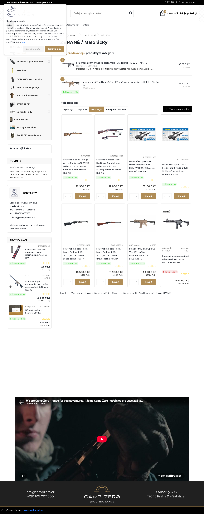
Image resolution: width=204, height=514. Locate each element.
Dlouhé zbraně (89, 35)
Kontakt (85, 25)
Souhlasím (54, 49)
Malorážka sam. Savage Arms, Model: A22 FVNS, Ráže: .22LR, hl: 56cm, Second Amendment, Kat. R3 (76, 166)
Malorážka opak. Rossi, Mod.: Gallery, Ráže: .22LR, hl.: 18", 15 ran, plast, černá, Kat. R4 (75, 253)
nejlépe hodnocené (116, 109)
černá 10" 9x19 (163, 293)
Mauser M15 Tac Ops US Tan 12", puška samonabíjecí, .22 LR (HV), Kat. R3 (142, 253)
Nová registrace (189, 2)
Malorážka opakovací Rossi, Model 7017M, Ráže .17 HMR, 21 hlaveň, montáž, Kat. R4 (142, 166)
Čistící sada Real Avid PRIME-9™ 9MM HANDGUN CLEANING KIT (36, 253)
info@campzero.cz (23, 217)
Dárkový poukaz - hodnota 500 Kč (33, 311)
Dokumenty (72, 25)
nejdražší (82, 109)
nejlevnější (68, 109)
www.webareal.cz (33, 510)
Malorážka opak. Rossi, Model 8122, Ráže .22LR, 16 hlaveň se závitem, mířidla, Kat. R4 (175, 169)
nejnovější (96, 109)
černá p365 (91, 293)
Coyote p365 (119, 293)
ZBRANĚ (74, 35)
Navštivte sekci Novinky (22, 167)
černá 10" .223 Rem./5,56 (141, 293)
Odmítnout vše (33, 49)
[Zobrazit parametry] (177, 109)
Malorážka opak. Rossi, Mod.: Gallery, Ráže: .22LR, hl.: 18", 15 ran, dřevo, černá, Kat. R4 (108, 253)
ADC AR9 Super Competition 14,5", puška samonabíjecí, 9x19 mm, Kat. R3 (36, 285)
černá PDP (104, 293)
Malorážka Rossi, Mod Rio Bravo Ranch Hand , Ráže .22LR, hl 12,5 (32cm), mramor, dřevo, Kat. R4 (108, 166)
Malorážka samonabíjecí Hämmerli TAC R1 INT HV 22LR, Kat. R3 (175, 259)
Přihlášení (172, 2)
